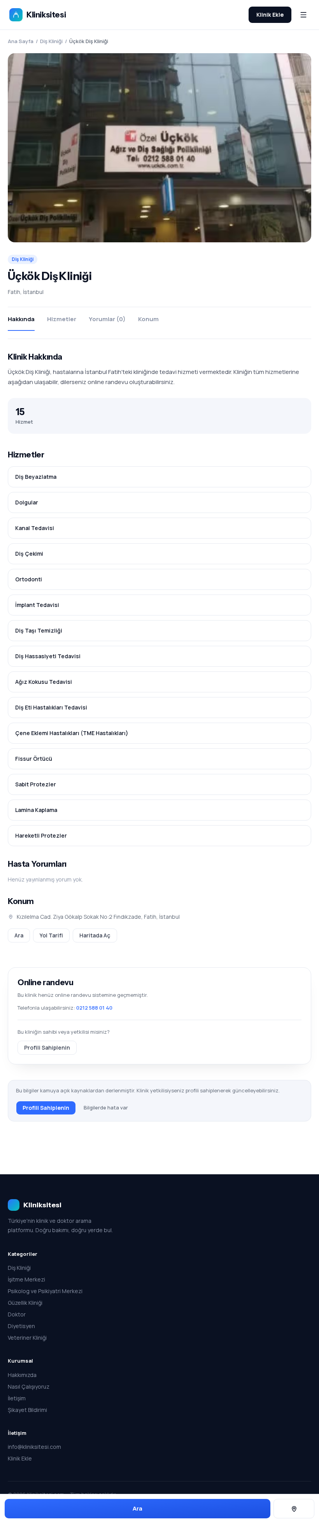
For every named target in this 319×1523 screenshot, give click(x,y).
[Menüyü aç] (303, 15)
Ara (18, 935)
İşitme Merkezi (26, 1279)
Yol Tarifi (51, 935)
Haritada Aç (94, 935)
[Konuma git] (293, 1509)
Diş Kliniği (51, 41)
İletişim (17, 1398)
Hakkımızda (22, 1375)
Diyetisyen (21, 1326)
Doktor (17, 1314)
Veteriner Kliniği (27, 1337)
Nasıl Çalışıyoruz (28, 1386)
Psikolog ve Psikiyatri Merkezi (45, 1291)
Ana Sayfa (20, 41)
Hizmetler (61, 319)
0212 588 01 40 (94, 1007)
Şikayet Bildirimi (27, 1409)
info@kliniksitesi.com (34, 1446)
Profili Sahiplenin (47, 1047)
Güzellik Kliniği (25, 1302)
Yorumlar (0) (107, 319)
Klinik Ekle (270, 14)
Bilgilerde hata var (106, 1107)
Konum (148, 319)
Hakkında (21, 319)
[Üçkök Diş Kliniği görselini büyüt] (159, 148)
